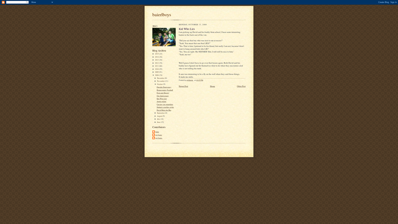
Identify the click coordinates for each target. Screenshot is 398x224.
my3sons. (158, 138)
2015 (157, 54)
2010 (157, 69)
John (157, 132)
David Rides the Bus (164, 110)
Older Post (241, 86)
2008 (157, 75)
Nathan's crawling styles (165, 107)
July (158, 119)
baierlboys (161, 14)
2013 (157, 60)
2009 (157, 72)
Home (212, 86)
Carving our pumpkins (165, 104)
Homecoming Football (165, 90)
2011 (157, 66)
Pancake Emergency (164, 87)
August (160, 116)
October (160, 84)
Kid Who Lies (162, 98)
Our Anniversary (163, 96)
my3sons (158, 135)
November (161, 81)
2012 (157, 63)
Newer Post (183, 86)
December (161, 78)
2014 (157, 57)
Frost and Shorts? (163, 93)
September (161, 113)
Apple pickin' (161, 101)
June (159, 122)
